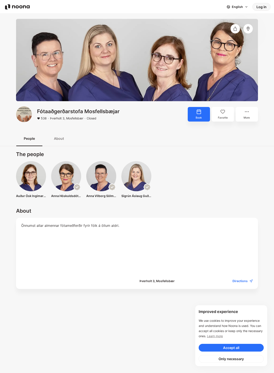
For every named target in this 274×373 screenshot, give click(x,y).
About (59, 138)
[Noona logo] (17, 6)
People (29, 138)
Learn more (215, 336)
